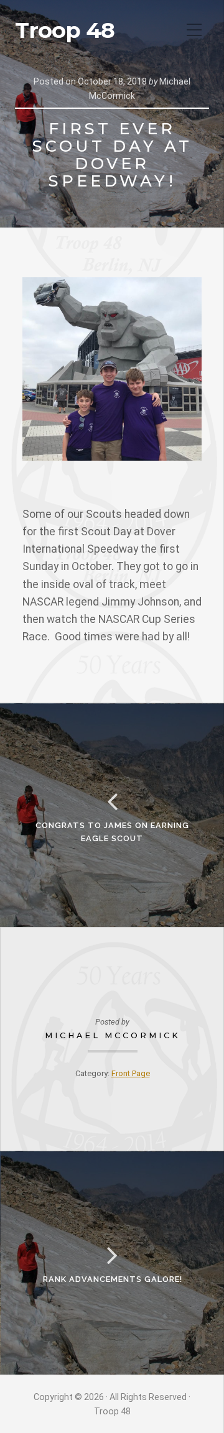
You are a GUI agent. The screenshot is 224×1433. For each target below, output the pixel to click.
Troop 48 (64, 30)
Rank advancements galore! (112, 1279)
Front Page (130, 1073)
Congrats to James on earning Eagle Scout (112, 831)
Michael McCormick (112, 1035)
